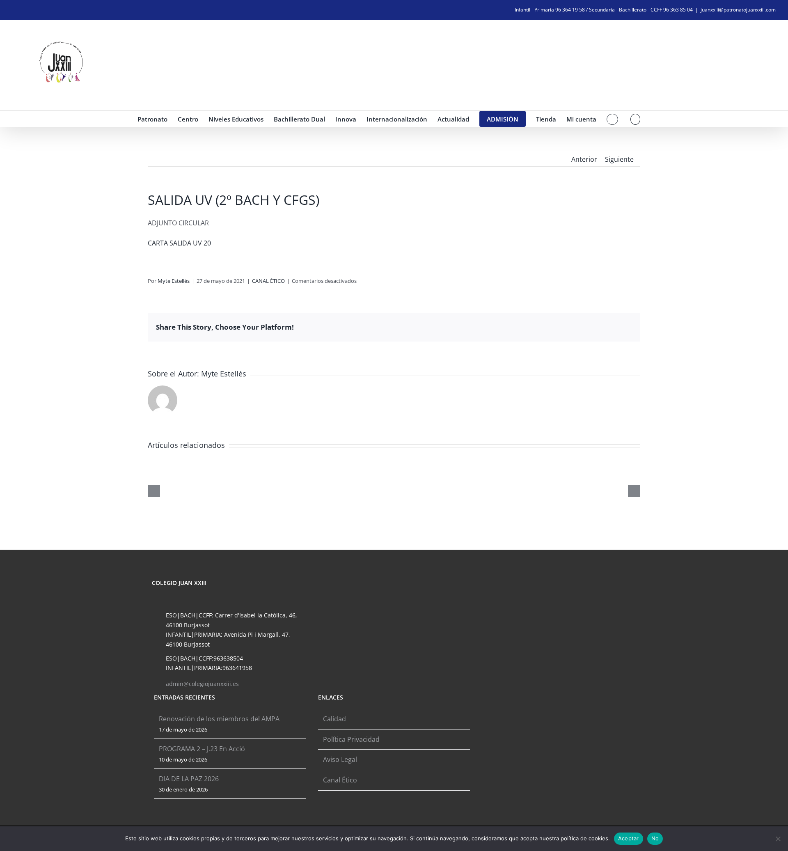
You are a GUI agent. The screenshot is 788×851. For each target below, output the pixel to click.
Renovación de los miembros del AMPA (219, 718)
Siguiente (619, 159)
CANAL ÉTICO (268, 280)
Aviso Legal (340, 759)
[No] (778, 839)
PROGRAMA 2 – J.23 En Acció (202, 748)
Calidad (334, 718)
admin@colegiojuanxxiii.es (202, 684)
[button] (635, 119)
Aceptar (628, 838)
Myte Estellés (174, 280)
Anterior (584, 159)
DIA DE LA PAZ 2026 (189, 778)
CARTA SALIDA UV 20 (179, 243)
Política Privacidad (351, 739)
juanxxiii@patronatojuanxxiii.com (738, 9)
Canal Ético (340, 779)
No (655, 838)
